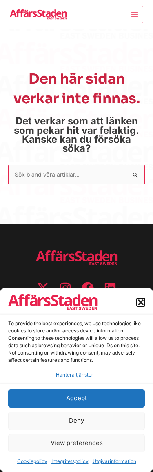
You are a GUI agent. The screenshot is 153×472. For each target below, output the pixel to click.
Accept (76, 398)
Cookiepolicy (32, 461)
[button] (141, 302)
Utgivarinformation (114, 461)
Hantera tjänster (74, 375)
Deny (76, 420)
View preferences (77, 443)
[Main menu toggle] (134, 14)
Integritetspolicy (70, 461)
